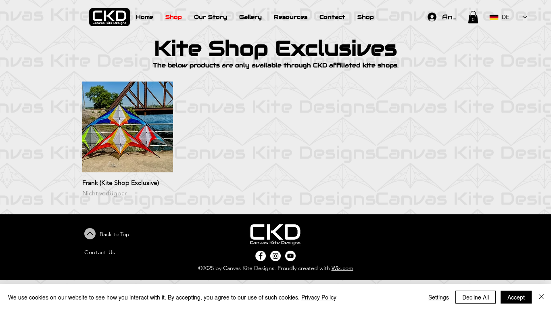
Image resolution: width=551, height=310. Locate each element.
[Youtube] (290, 256)
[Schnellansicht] (127, 127)
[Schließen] (541, 297)
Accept (516, 297)
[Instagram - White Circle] (275, 256)
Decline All (475, 297)
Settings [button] (438, 297)
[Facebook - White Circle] (260, 256)
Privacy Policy (318, 297)
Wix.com (342, 268)
